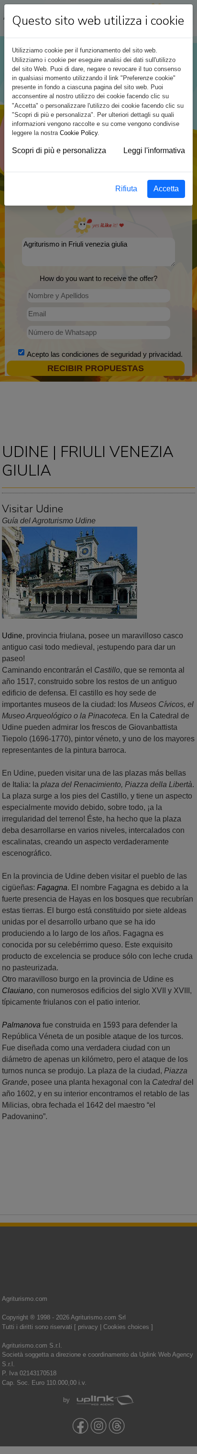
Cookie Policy (79, 132)
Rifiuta (126, 189)
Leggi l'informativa (154, 150)
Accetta (166, 189)
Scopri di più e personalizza (59, 150)
